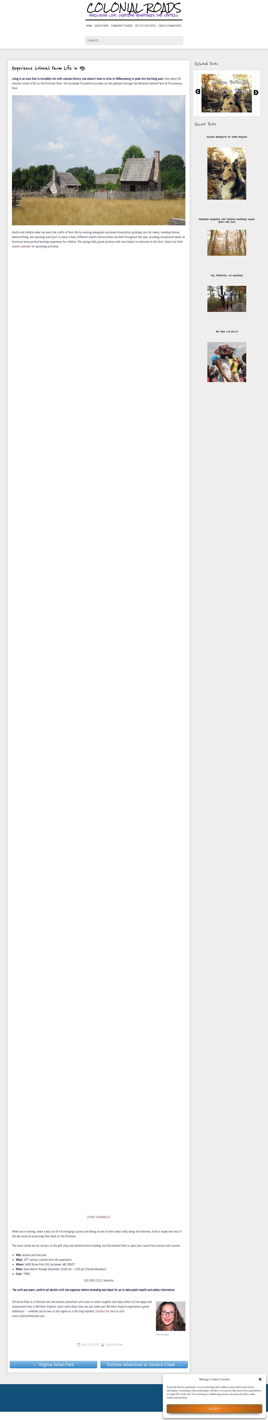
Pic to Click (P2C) (145, 25)
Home (89, 25)
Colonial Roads (134, 7)
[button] (260, 1379)
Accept (215, 1408)
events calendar (21, 246)
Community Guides (122, 25)
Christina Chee (114, 1344)
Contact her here (105, 1311)
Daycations (101, 25)
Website (109, 1280)
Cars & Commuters (169, 25)
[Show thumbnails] (98, 1217)
